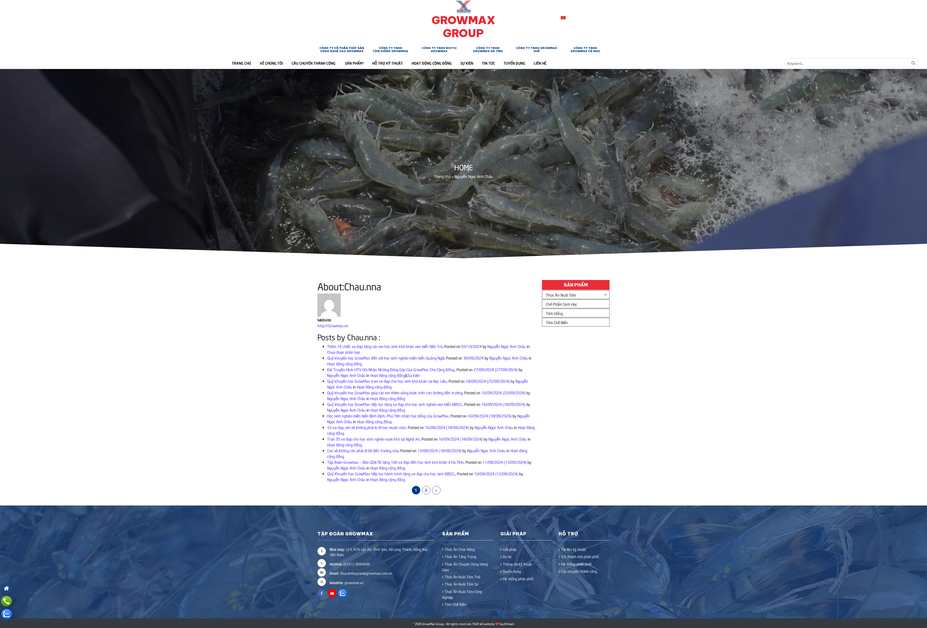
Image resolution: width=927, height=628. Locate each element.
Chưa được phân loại (343, 352)
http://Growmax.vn (332, 325)
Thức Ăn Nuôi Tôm (561, 294)
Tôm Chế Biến (557, 322)
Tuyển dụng (514, 62)
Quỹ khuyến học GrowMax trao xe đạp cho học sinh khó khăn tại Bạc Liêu (387, 380)
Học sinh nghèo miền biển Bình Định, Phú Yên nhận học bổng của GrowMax (388, 415)
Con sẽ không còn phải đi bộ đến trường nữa (363, 450)
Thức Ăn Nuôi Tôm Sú (461, 583)
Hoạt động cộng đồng (432, 62)
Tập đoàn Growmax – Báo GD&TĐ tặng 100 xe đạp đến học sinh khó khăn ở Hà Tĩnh (395, 461)
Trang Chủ (241, 62)
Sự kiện (466, 62)
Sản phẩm (354, 62)
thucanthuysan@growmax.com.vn (361, 573)
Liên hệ (540, 62)
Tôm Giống (554, 313)
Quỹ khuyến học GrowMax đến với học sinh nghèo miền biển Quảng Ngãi (385, 357)
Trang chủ (442, 176)
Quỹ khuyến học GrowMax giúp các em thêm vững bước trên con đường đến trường (395, 392)
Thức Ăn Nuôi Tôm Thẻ (462, 576)
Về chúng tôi (271, 62)
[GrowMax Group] (463, 6)
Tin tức (488, 62)
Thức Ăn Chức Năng (460, 549)
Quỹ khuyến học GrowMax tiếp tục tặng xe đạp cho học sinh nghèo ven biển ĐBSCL (395, 404)
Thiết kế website (483, 623)
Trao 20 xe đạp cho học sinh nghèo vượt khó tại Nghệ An (373, 438)
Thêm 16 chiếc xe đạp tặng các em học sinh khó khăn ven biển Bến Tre (384, 346)
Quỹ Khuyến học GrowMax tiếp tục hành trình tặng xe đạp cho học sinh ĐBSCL (391, 473)
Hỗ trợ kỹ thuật (387, 62)
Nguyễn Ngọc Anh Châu (506, 346)
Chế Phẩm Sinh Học (561, 304)
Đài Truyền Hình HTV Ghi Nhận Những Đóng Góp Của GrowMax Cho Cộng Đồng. (391, 369)
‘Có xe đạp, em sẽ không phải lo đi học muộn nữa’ (366, 427)
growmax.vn (354, 582)
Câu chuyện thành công (313, 62)
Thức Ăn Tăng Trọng (460, 556)
